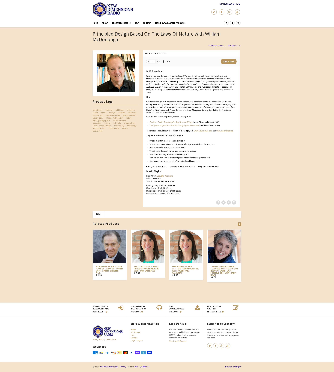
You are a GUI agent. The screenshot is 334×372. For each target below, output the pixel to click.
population (97, 123)
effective (121, 113)
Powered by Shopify (233, 367)
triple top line (113, 128)
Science (107, 123)
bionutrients (97, 110)
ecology (112, 113)
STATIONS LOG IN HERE (230, 4)
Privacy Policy (98, 339)
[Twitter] (214, 12)
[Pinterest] (229, 12)
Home (95, 23)
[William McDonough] (116, 73)
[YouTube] (237, 12)
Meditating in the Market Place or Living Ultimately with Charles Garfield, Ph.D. (109, 270)
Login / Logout (137, 340)
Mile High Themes (142, 367)
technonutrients (99, 128)
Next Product (233, 46)
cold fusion (119, 110)
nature (128, 118)
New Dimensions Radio (108, 367)
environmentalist (129, 115)
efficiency (132, 113)
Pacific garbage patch (101, 120)
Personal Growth (119, 120)
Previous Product (217, 46)
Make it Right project (114, 118)
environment (98, 115)
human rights (98, 118)
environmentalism (113, 115)
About (105, 23)
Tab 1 (98, 214)
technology (131, 126)
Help (137, 23)
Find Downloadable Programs (170, 23)
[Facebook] (221, 12)
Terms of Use (111, 339)
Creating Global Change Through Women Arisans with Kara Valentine (146, 269)
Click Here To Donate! (177, 341)
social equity (119, 126)
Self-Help (117, 123)
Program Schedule (121, 23)
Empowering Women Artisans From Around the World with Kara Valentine (185, 270)
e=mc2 (103, 113)
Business (108, 110)
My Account (135, 332)
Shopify (123, 367)
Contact (147, 23)
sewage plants (129, 123)
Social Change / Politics (102, 126)
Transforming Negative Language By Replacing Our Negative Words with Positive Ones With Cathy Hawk (224, 271)
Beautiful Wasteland (165, 176)
